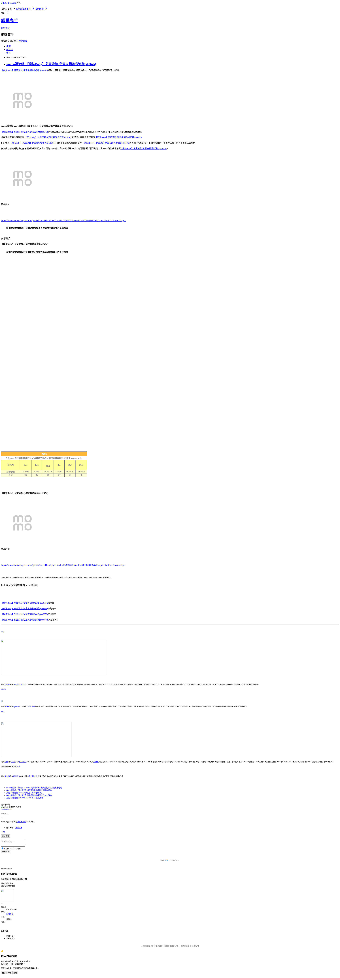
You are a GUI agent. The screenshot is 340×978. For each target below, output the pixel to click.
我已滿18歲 (6, 973)
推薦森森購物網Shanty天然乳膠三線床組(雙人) (24, 793)
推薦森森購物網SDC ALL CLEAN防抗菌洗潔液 (24, 798)
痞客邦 (20, 822)
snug (3, 632)
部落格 (9, 49)
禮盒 (18, 767)
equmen (16, 707)
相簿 (8, 46)
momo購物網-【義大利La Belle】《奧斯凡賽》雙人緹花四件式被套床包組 (34, 788)
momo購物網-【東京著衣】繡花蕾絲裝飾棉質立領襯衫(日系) (29, 790)
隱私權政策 (185, 946)
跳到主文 (5, 28)
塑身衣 (3, 689)
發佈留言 (5, 852)
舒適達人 (16, 776)
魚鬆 (3, 711)
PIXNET (150, 946)
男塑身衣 (31, 707)
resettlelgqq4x (6, 809)
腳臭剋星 (20, 685)
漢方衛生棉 (33, 776)
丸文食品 (22, 762)
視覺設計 (18, 828)
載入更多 (5, 836)
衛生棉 (7, 776)
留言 (24, 822)
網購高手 (9, 20)
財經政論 (23, 41)
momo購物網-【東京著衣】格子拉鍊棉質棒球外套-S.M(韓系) (29, 795)
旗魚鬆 (96, 762)
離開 (15, 973)
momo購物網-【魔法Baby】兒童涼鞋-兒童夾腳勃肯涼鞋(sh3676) (51, 64)
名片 (8, 53)
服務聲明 (195, 946)
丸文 (13, 762)
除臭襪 (7, 685)
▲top (3, 831)
